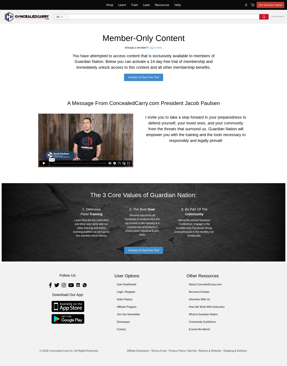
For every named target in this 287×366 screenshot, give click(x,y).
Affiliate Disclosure (138, 350)
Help (177, 5)
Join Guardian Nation (270, 4)
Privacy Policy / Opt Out (182, 350)
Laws (146, 5)
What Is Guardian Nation (203, 314)
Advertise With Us (199, 299)
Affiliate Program (126, 306)
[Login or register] (246, 5)
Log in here (155, 47)
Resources (162, 5)
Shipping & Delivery (235, 350)
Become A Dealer (199, 291)
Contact (121, 329)
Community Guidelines (202, 321)
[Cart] (252, 5)
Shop (109, 5)
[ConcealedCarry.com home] (27, 16)
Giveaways (123, 321)
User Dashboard (126, 284)
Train (134, 5)
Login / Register (126, 291)
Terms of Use (159, 350)
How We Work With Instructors (207, 306)
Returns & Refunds (210, 350)
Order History (124, 299)
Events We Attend (199, 329)
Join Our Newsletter (128, 314)
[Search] (264, 16)
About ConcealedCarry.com (205, 284)
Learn (122, 5)
